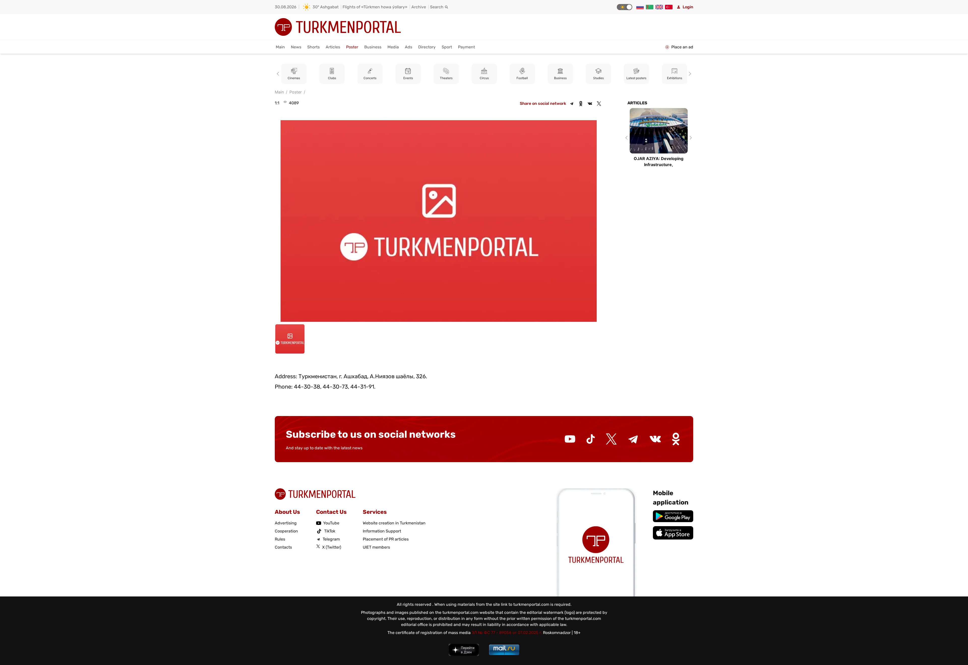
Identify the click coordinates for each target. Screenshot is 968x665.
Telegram (331, 539)
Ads (408, 47)
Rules (280, 539)
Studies (560, 78)
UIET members (376, 547)
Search (436, 7)
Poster (352, 47)
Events (370, 78)
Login (688, 7)
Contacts (283, 547)
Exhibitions (636, 78)
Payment (466, 47)
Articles (333, 47)
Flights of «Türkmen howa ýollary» (375, 7)
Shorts (313, 47)
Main (280, 47)
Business (372, 47)
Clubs (294, 78)
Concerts (331, 78)
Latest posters (598, 78)
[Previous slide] (279, 74)
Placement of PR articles (386, 539)
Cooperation (286, 531)
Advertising (286, 523)
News (296, 47)
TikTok (329, 531)
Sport (447, 47)
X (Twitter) (331, 547)
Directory (427, 47)
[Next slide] (689, 74)
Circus (446, 78)
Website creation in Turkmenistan (394, 523)
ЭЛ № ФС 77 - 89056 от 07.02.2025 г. (507, 632)
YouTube (331, 523)
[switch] (624, 7)
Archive (418, 7)
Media (393, 47)
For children (674, 78)
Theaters (408, 78)
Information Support (382, 531)
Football (484, 78)
